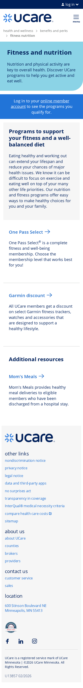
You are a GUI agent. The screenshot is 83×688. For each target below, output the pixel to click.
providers (13, 561)
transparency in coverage (25, 498)
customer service (19, 578)
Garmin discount (27, 295)
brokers (11, 553)
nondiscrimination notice (25, 460)
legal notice (14, 475)
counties (12, 545)
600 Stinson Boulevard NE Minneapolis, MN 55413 (25, 608)
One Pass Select (26, 232)
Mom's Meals (23, 376)
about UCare (15, 538)
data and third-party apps (25, 483)
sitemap (11, 521)
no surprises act (18, 490)
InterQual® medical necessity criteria (35, 505)
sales (9, 585)
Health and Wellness (18, 31)
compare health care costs (26, 513)
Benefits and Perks (54, 31)
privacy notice (16, 468)
